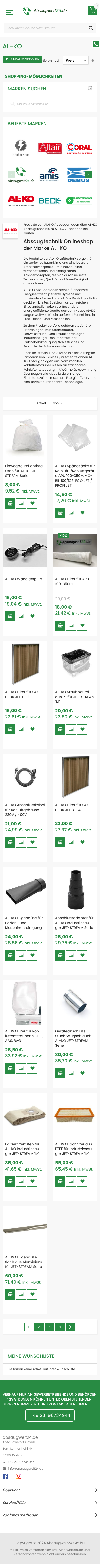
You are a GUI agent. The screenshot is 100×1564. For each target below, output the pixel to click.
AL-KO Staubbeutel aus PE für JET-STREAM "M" (75, 696)
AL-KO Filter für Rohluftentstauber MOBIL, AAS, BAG (24, 1036)
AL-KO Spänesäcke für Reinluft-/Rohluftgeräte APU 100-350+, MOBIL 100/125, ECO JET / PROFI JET (75, 475)
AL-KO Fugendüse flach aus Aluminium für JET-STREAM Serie (23, 1262)
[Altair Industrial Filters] (50, 148)
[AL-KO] (21, 201)
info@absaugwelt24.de (25, 1469)
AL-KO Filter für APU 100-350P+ (72, 581)
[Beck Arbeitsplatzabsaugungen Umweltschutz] (50, 201)
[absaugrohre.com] (21, 148)
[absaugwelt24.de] (45, 11)
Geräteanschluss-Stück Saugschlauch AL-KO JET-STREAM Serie (73, 1038)
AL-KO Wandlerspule (23, 579)
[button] (21, 503)
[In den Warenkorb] (10, 503)
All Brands (90, 88)
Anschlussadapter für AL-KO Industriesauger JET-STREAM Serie (74, 922)
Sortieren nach (49, 61)
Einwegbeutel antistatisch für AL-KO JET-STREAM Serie (25, 470)
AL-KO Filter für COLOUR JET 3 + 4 (72, 807)
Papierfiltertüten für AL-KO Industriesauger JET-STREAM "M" (23, 1149)
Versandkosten (25, 1554)
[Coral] (79, 148)
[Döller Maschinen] (79, 201)
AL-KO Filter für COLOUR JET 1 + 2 (22, 694)
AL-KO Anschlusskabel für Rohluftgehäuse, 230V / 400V (25, 809)
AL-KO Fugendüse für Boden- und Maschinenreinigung (24, 922)
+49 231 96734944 (50, 1415)
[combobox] (50, 28)
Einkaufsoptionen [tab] (25, 59)
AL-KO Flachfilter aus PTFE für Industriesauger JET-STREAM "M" (74, 1149)
